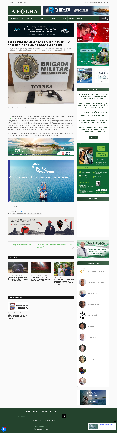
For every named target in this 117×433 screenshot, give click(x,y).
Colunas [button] (42, 18)
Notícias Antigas (21, 2)
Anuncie (11, 2)
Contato (80, 18)
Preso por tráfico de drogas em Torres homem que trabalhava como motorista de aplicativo (42, 244)
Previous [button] (13, 178)
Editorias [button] (30, 18)
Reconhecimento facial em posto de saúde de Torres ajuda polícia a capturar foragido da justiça (93, 129)
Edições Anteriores (103, 2)
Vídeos (63, 18)
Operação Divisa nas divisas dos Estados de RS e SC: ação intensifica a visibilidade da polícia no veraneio (40, 246)
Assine (71, 18)
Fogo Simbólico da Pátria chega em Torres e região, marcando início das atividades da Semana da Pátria (93, 114)
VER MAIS (93, 137)
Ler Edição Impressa (91, 2)
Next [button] (71, 178)
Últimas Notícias (17, 18)
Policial (20, 211)
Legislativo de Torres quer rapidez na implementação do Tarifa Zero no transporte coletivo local (93, 96)
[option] (41, 181)
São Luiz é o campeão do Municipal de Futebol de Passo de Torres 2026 (93, 122)
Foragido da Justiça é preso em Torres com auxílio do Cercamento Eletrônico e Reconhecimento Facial (93, 105)
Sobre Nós (53, 18)
